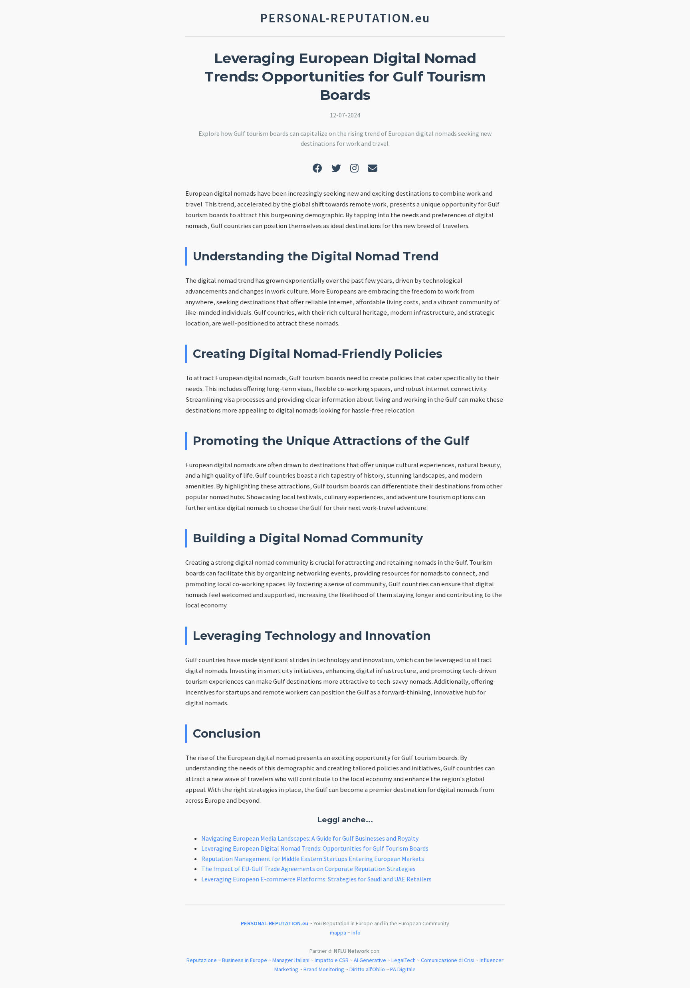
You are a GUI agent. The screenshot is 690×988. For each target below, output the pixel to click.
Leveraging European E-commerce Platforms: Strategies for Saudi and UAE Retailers (316, 879)
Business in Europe (244, 960)
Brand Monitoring (323, 969)
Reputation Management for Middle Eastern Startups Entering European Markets (312, 859)
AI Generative (370, 960)
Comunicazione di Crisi (447, 960)
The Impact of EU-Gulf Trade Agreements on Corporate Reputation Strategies (308, 869)
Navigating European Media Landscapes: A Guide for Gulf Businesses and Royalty (309, 838)
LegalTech (403, 960)
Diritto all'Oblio (367, 969)
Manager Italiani (290, 960)
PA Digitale (403, 969)
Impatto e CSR (332, 960)
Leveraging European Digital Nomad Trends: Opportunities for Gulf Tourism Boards (314, 848)
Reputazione (201, 960)
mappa (338, 932)
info (356, 932)
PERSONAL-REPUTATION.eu (274, 923)
